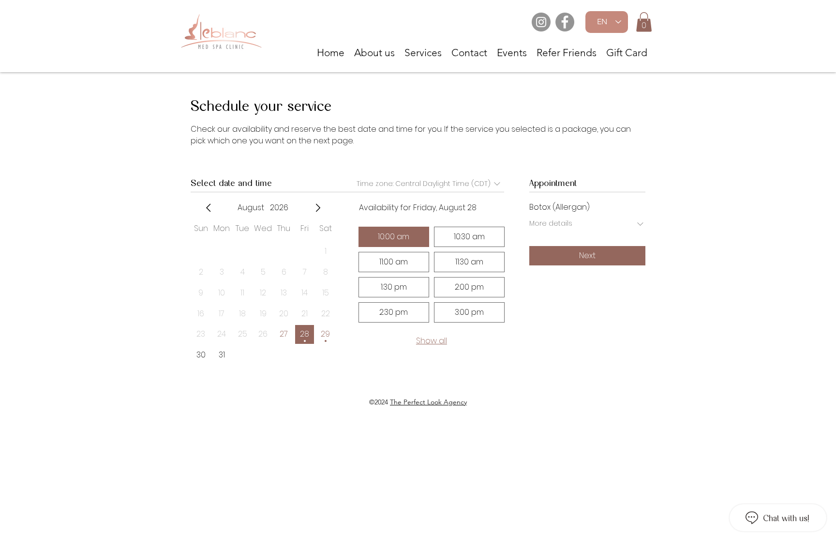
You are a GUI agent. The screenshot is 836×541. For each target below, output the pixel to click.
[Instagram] (541, 22)
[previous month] (208, 208)
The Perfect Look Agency (428, 402)
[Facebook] (564, 22)
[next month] (318, 208)
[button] (644, 22)
